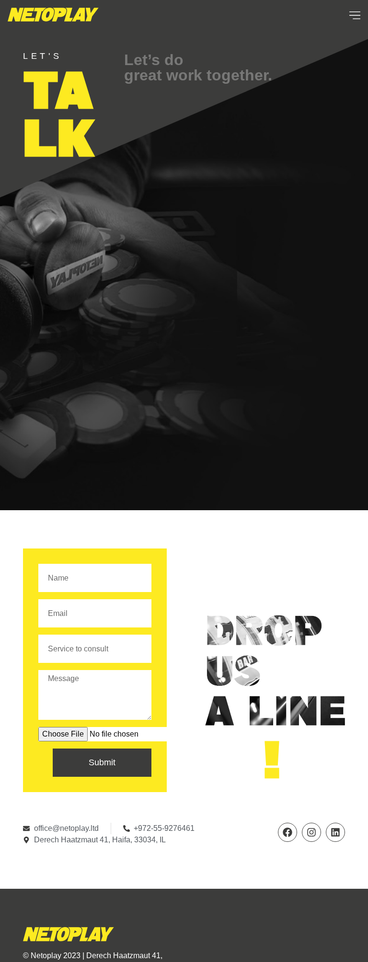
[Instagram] (311, 832)
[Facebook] (287, 832)
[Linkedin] (335, 832)
